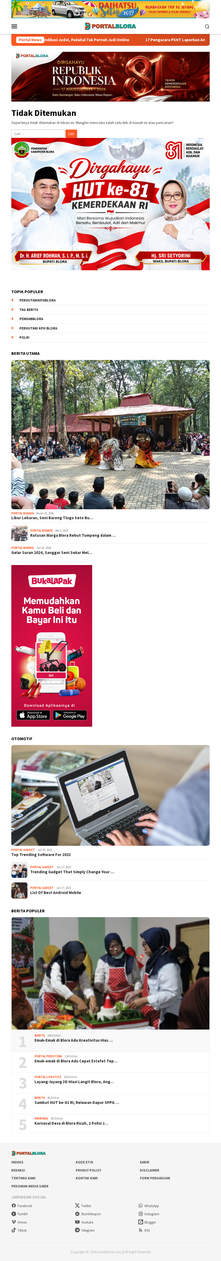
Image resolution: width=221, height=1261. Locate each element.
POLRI (24, 337)
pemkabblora (31, 319)
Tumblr (23, 1214)
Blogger (150, 1222)
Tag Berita (28, 309)
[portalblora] (110, 25)
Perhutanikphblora (37, 300)
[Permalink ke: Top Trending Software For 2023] (110, 795)
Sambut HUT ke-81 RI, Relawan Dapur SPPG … (76, 1102)
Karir (144, 1162)
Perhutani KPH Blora (38, 328)
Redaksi (18, 1170)
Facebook (25, 1206)
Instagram (151, 1214)
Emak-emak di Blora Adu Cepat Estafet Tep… (76, 1061)
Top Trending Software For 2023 (41, 854)
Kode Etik (84, 1162)
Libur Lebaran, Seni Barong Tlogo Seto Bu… (52, 517)
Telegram (88, 1230)
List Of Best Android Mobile (55, 892)
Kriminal (41, 1118)
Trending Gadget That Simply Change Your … (72, 871)
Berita (39, 1035)
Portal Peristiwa (48, 1056)
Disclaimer (149, 1170)
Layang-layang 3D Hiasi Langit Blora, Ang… (74, 1081)
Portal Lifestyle (47, 1077)
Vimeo (22, 1222)
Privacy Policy (88, 1170)
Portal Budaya (22, 513)
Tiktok (22, 1230)
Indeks (17, 1162)
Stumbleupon (91, 1214)
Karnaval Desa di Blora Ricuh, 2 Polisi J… (71, 1123)
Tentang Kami (23, 1178)
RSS (147, 1230)
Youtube (87, 1222)
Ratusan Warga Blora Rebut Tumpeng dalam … (73, 535)
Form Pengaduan (155, 1178)
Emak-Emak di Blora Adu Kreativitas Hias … (73, 1040)
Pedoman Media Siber (30, 1186)
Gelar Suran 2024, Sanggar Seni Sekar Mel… (51, 552)
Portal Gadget (23, 850)
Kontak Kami (87, 1178)
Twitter (86, 1206)
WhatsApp (151, 1206)
